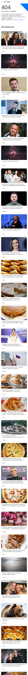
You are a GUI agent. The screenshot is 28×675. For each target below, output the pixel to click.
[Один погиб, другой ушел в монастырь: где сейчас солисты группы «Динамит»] (14, 42)
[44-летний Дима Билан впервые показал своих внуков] (14, 87)
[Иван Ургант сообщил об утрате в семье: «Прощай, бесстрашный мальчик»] (14, 110)
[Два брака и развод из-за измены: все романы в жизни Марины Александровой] (14, 179)
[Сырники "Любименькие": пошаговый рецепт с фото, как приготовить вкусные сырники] (14, 408)
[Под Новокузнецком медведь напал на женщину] (14, 614)
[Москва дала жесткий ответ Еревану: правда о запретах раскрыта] (14, 362)
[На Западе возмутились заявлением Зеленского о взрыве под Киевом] (14, 202)
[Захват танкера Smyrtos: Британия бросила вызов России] (14, 568)
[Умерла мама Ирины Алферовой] (14, 225)
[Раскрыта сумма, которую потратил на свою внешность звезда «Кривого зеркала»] (14, 133)
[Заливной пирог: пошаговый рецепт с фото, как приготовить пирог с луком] (14, 316)
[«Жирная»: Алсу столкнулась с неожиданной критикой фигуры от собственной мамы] (14, 339)
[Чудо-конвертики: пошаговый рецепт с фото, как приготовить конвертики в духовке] (14, 270)
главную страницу (18, 19)
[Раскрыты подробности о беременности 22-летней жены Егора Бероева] (14, 659)
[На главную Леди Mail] (8, 2)
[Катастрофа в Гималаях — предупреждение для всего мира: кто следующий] (14, 431)
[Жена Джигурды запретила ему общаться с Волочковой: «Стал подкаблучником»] (14, 591)
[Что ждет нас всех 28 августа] (14, 65)
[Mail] (5, 2)
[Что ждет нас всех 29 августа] (14, 156)
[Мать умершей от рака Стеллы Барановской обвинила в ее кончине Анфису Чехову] (14, 248)
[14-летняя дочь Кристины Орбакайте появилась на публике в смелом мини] (14, 476)
